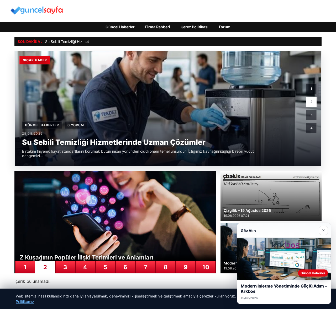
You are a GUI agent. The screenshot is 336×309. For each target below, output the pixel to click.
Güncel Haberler (120, 27)
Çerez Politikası (194, 27)
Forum (224, 27)
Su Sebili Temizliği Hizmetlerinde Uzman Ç (81, 41)
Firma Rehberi (157, 27)
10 (205, 267)
